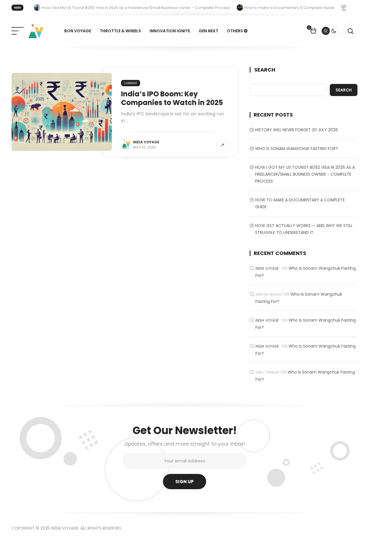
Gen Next (208, 31)
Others (235, 31)
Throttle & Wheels (120, 31)
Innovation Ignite (170, 31)
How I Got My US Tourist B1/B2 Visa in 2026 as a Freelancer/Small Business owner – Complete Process (305, 174)
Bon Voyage (77, 31)
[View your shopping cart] (313, 31)
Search (264, 70)
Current (130, 83)
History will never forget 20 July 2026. (297, 130)
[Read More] (222, 145)
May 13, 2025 (144, 147)
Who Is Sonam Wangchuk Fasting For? (296, 148)
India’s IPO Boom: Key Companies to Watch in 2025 (172, 98)
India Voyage (146, 142)
